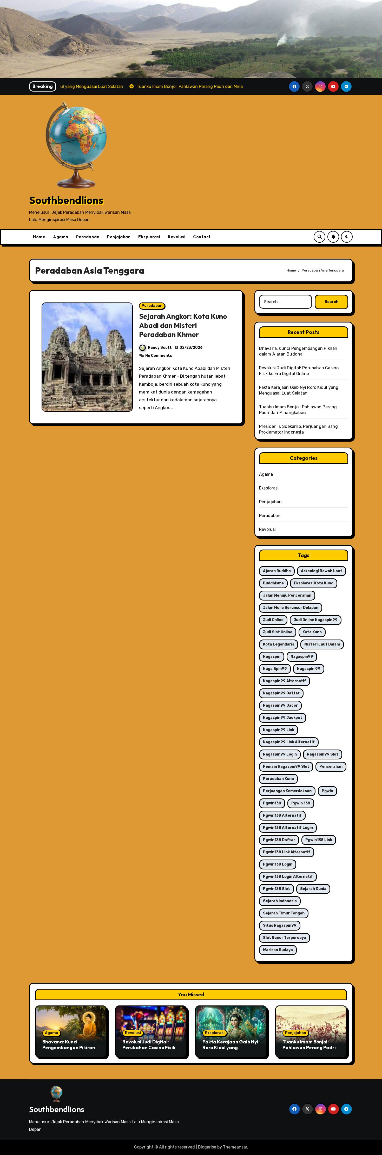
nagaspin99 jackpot (282, 717)
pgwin (327, 791)
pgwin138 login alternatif (288, 876)
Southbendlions (66, 200)
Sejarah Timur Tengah (284, 913)
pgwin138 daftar (279, 840)
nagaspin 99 (308, 669)
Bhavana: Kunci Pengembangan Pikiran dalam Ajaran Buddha (68, 1047)
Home (39, 236)
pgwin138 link (318, 840)
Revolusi (176, 236)
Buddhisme (273, 583)
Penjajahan (118, 236)
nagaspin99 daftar (281, 693)
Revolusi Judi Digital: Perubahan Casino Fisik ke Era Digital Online (148, 1047)
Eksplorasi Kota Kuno (313, 583)
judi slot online (277, 632)
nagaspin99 (302, 656)
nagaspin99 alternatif (284, 681)
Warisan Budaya (278, 950)
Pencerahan (331, 766)
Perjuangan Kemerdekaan (287, 791)
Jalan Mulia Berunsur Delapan (290, 607)
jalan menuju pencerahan (287, 595)
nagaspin (271, 656)
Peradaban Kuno (278, 779)
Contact (202, 236)
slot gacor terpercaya (284, 937)
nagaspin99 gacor (280, 705)
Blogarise (207, 1147)
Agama (60, 236)
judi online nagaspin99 (316, 620)
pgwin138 (272, 803)
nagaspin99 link (278, 730)
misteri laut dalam (322, 644)
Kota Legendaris (278, 644)
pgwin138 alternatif (282, 815)
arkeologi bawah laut (321, 571)
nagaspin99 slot (322, 754)
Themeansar (235, 1147)
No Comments (158, 355)
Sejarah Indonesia (280, 901)
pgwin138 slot (276, 889)
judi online (273, 620)
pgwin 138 (300, 803)
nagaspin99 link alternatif (289, 742)
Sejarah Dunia (313, 889)
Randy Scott (160, 347)
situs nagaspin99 (280, 925)
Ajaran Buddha (277, 571)
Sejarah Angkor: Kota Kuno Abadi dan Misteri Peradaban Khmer (183, 325)
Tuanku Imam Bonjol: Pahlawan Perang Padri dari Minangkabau (309, 1047)
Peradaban (88, 236)
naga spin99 (275, 669)
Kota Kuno (312, 632)
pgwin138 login (277, 864)
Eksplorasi (149, 236)
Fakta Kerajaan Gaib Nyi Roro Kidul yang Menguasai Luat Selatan (230, 1047)
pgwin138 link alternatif (286, 852)
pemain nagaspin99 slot (286, 766)
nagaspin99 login (280, 754)
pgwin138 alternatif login (288, 827)
